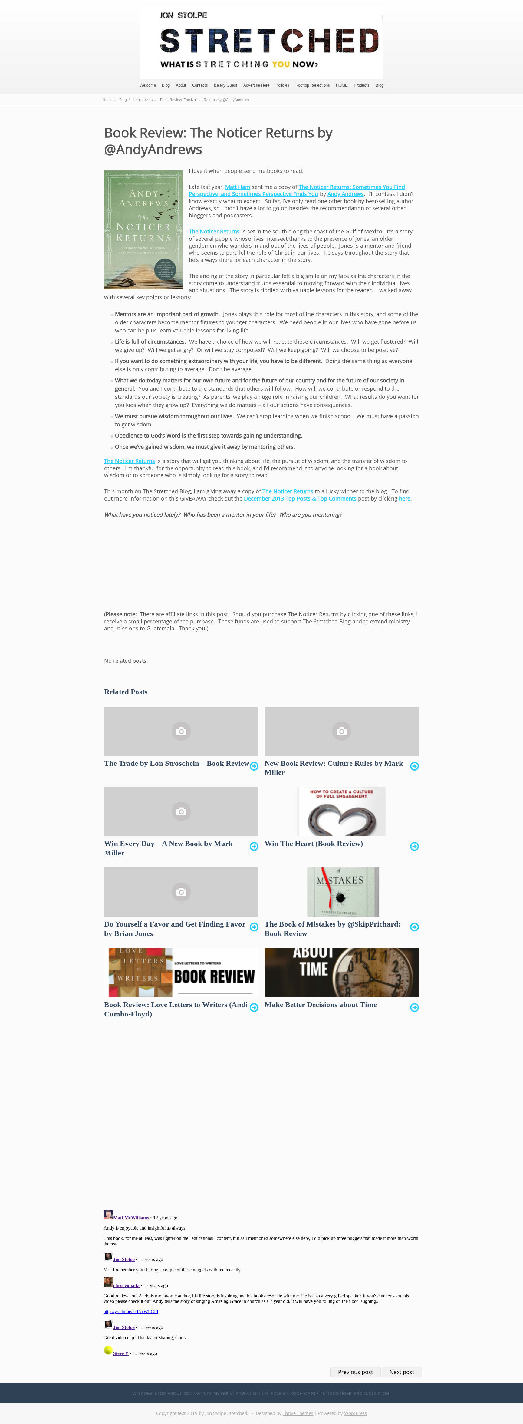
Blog (166, 85)
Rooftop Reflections (312, 85)
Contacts (200, 85)
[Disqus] (261, 1119)
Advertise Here (256, 85)
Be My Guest (225, 85)
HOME (342, 85)
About (181, 85)
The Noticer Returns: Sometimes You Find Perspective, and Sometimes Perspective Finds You (297, 190)
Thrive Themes (298, 1413)
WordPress (355, 1413)
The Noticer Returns (214, 231)
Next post (402, 1372)
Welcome (148, 85)
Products (362, 85)
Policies (282, 85)
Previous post (355, 1372)
